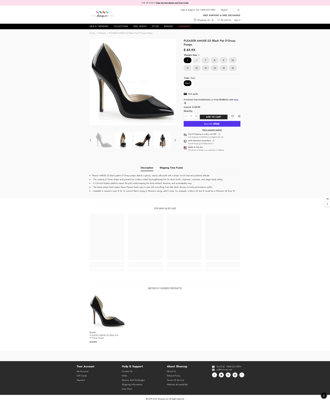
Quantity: (188, 111)
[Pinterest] (228, 374)
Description (147, 167)
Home (92, 33)
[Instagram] (221, 374)
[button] (90, 140)
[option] (133, 82)
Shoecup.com (163, 399)
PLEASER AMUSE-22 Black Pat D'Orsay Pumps (104, 336)
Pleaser (93, 332)
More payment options (212, 130)
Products (102, 33)
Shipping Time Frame (171, 167)
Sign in (237, 20)
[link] (232, 116)
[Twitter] (241, 374)
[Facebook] (214, 374)
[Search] (230, 10)
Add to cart (213, 116)
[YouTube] (235, 374)
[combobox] (228, 10)
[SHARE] (238, 116)
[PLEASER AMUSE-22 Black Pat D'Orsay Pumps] (107, 311)
